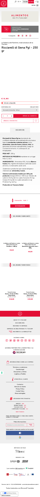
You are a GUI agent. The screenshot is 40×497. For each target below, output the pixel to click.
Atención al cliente (20, 386)
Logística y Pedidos (20, 374)
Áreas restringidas (20, 393)
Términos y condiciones (20, 367)
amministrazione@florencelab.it (30, 484)
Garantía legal (20, 369)
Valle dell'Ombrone (20, 29)
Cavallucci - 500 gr (11, 246)
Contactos (20, 384)
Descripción (20, 130)
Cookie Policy (20, 391)
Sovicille (15, 30)
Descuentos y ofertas (20, 372)
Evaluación (18, 200)
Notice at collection (6, 495)
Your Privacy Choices (11, 493)
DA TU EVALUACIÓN (20, 206)
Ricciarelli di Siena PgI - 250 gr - (11, 110)
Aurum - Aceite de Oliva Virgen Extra (11, 294)
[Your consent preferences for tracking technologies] (2, 373)
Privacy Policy (20, 389)
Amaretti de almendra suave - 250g (30, 247)
